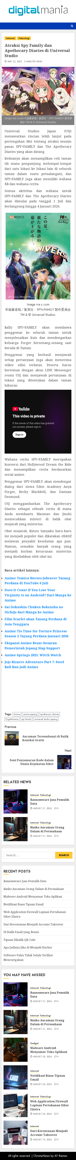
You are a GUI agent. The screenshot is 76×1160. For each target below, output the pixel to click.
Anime (17, 714)
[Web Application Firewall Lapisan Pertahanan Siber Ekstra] (16, 1105)
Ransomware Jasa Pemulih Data (49, 802)
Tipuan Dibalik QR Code (20, 940)
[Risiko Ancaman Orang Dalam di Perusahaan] (16, 829)
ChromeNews (41, 1156)
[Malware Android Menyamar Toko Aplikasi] (16, 1050)
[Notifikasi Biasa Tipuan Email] (16, 1077)
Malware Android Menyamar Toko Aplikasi (33, 896)
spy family (26, 719)
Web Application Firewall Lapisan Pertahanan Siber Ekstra (49, 1105)
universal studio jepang (45, 719)
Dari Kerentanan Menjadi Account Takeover (33, 924)
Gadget (34, 1043)
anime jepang (30, 714)
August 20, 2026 (42, 1056)
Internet (10, 38)
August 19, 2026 (42, 1139)
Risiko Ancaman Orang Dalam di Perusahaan (47, 829)
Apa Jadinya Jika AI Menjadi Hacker (28, 947)
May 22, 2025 (15, 61)
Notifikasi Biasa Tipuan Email (23, 904)
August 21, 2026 (42, 808)
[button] (72, 26)
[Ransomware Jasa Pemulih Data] (16, 801)
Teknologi (23, 38)
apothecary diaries (49, 714)
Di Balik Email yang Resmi (21, 932)
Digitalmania (12, 719)
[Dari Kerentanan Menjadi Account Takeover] (16, 1133)
